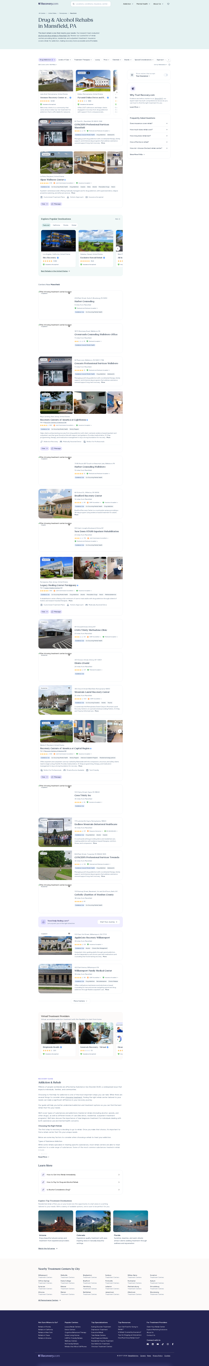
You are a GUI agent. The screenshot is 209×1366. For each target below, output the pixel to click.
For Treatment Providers (157, 1322)
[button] (53, 64)
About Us (150, 1332)
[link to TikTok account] (163, 1344)
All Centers (42, 13)
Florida (65, 225)
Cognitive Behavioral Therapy (75, 1332)
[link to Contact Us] (148, 1344)
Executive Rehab (97, 1332)
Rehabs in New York (45, 1332)
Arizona (42, 1235)
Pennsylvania (63, 13)
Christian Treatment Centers (101, 1347)
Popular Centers (71, 1322)
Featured (46, 225)
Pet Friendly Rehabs (72, 1344)
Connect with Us (153, 1340)
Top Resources (124, 1322)
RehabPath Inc (133, 1356)
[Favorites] (168, 4)
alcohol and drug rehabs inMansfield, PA (54, 36)
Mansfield (55, 284)
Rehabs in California (45, 1330)
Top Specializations (99, 1322)
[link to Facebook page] (173, 1344)
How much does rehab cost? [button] (141, 130)
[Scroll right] (169, 60)
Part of (53, 422)
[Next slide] (117, 92)
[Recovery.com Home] (48, 4)
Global (74, 225)
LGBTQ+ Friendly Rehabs (74, 1338)
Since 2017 (159, 99)
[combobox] (91, 4)
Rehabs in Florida (44, 1327)
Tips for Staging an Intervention (130, 1335)
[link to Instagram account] (168, 1344)
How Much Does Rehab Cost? (129, 1338)
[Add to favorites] (69, 121)
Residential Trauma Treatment (102, 1341)
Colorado (81, 1235)
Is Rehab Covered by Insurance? (129, 1332)
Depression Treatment (99, 1330)
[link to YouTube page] (158, 1344)
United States (52, 13)
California (56, 225)
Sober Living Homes (72, 1335)
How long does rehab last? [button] (140, 136)
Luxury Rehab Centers (73, 1327)
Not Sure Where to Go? (48, 1322)
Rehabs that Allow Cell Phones (76, 1347)
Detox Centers (70, 1330)
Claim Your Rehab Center (156, 1327)
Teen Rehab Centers (98, 1335)
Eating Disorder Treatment (101, 1327)
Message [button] (57, 204)
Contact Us (151, 1335)
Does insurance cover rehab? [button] (141, 123)
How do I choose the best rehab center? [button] (146, 148)
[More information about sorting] (169, 64)
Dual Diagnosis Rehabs (99, 1338)
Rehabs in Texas (44, 1335)
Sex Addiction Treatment (100, 1344)
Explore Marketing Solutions (157, 1330)
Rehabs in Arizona (44, 1338)
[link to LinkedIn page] (153, 1344)
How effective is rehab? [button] (139, 142)
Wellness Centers (71, 1341)
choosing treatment (73, 1097)
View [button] (43, 204)
